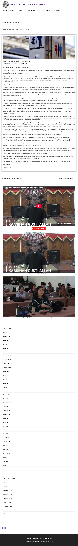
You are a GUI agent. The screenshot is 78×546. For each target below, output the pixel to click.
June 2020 (5, 426)
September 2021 (7, 367)
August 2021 (6, 371)
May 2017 (5, 465)
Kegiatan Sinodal (8, 506)
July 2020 (5, 422)
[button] (39, 254)
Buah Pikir (40, 10)
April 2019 (5, 449)
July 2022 (5, 352)
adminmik (10, 63)
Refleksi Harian (31, 10)
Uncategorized (7, 517)
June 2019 (5, 445)
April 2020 (5, 434)
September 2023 (7, 336)
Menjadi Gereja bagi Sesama (11, 22)
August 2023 (6, 340)
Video (47, 10)
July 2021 (5, 375)
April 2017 (5, 469)
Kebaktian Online (8, 494)
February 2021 (6, 395)
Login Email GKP (56, 10)
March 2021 (6, 391)
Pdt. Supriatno (8, 164)
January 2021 (6, 398)
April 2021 (5, 387)
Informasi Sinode (8, 490)
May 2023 (5, 348)
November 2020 (7, 406)
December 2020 (7, 402)
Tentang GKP (13, 10)
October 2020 (6, 410)
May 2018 (5, 457)
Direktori (21, 10)
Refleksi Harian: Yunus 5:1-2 (9, 167)
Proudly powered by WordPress (32, 541)
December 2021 (7, 356)
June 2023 (5, 344)
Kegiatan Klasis (7, 502)
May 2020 (5, 430)
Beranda (5, 10)
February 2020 (6, 441)
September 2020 (7, 414)
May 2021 (5, 383)
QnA (5, 510)
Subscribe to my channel (40, 228)
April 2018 (5, 461)
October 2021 (6, 363)
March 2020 (6, 437)
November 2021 (7, 359)
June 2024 (5, 332)
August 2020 (6, 418)
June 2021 (5, 379)
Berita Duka (7, 482)
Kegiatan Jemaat (8, 498)
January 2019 (6, 453)
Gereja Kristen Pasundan (27, 4)
